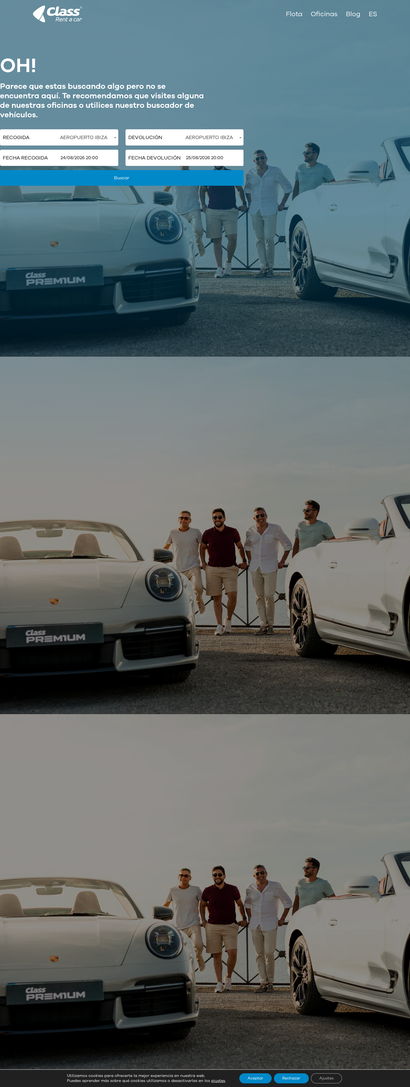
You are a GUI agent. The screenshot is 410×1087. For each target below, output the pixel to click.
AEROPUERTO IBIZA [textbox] (83, 137)
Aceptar (255, 1078)
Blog (353, 13)
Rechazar (291, 1078)
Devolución (145, 137)
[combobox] (88, 137)
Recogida (16, 137)
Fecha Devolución (154, 157)
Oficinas (324, 13)
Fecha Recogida (25, 157)
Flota (294, 13)
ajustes (218, 1080)
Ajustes (326, 1078)
